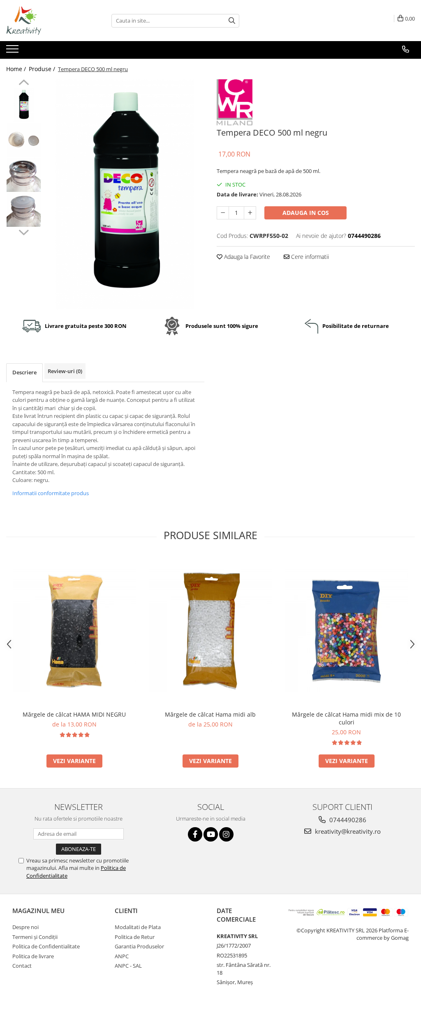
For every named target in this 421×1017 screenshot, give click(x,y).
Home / (17, 69)
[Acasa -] (47, 20)
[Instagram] (226, 834)
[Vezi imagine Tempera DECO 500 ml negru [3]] (24, 210)
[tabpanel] (124, 194)
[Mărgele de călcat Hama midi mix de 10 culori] (346, 630)
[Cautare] (231, 21)
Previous (24, 83)
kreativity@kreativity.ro (347, 831)
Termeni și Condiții (35, 937)
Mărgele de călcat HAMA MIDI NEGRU (74, 714)
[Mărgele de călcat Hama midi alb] (210, 630)
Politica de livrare (33, 956)
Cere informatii (309, 257)
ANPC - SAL (128, 965)
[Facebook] (195, 834)
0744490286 (347, 820)
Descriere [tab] (24, 372)
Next (24, 231)
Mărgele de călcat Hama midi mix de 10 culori (346, 718)
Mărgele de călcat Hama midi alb (210, 714)
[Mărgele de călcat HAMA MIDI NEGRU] (74, 630)
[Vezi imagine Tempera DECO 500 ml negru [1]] (24, 140)
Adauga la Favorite (246, 257)
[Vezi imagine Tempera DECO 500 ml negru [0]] (24, 105)
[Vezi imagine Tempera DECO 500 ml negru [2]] (24, 175)
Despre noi (25, 927)
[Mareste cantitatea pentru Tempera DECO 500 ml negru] (250, 212)
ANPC (122, 956)
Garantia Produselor (139, 946)
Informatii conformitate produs (50, 493)
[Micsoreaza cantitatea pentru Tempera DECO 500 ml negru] (223, 212)
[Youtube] (211, 834)
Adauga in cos (305, 213)
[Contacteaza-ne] (405, 49)
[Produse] (13, 51)
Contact (22, 965)
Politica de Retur (135, 937)
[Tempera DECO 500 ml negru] (124, 194)
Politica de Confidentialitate (46, 946)
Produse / (43, 69)
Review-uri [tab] (65, 371)
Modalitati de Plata (138, 927)
